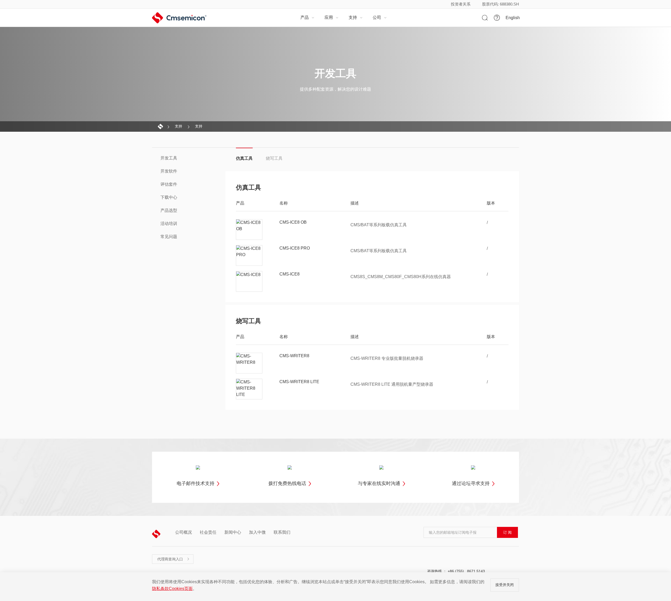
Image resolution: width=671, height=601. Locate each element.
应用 (331, 17)
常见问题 (168, 236)
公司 (380, 17)
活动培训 (168, 223)
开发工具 (168, 158)
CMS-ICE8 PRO (294, 248)
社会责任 (208, 532)
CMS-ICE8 (289, 274)
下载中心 (168, 197)
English (513, 18)
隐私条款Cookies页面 (172, 588)
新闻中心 (232, 532)
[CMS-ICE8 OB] (249, 229)
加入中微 (257, 532)
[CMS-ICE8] (249, 281)
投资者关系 (460, 4)
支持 (356, 17)
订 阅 (507, 532)
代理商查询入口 (173, 559)
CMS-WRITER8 (294, 356)
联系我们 (282, 532)
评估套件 (168, 184)
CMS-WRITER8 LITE (299, 381)
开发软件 (168, 171)
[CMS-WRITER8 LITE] (249, 389)
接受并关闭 (504, 585)
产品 (307, 17)
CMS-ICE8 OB (293, 222)
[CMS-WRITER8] (249, 363)
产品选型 (168, 210)
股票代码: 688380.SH (500, 4)
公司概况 (183, 532)
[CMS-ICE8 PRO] (249, 255)
